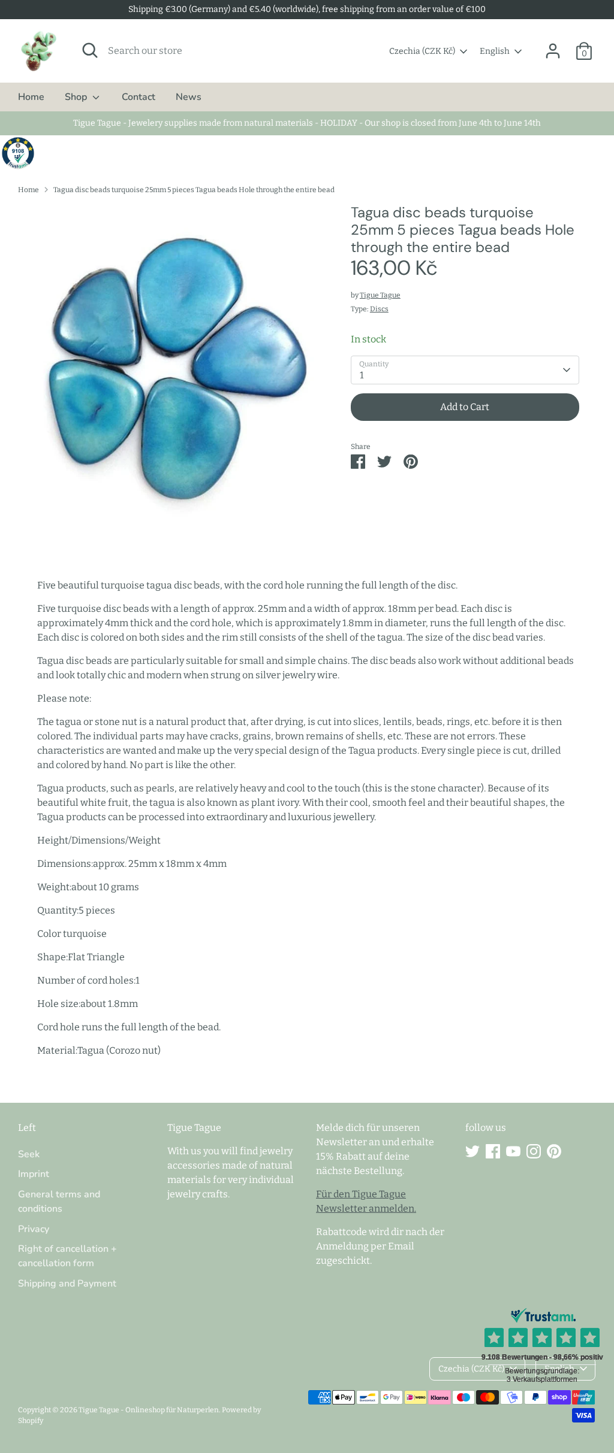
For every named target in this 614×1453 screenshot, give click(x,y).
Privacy (33, 1229)
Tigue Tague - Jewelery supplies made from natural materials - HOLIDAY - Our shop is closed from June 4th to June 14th (307, 123)
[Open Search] (90, 50)
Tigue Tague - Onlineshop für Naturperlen (149, 1410)
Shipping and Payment (67, 1283)
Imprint (33, 1174)
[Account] (553, 51)
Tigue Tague (380, 295)
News (188, 97)
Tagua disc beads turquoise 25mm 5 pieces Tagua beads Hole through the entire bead (194, 190)
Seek (29, 1154)
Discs (379, 309)
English (495, 51)
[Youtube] (513, 1151)
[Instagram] (533, 1151)
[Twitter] (472, 1151)
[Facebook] (493, 1151)
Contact (138, 97)
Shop (77, 97)
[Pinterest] (554, 1151)
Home (31, 97)
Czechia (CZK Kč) (422, 51)
